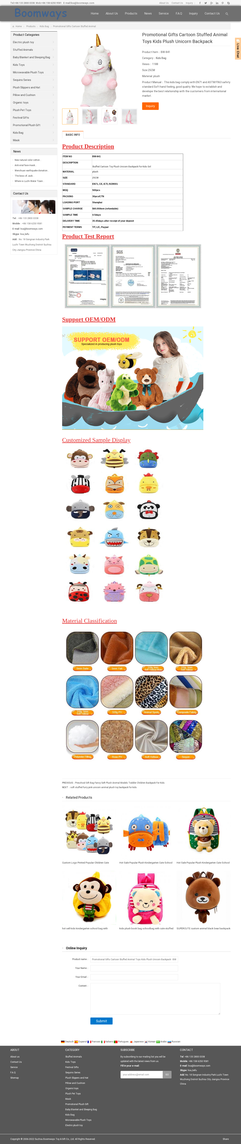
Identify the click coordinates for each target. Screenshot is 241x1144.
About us (112, 13)
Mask (16, 140)
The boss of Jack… (24, 176)
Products (131, 13)
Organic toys (20, 102)
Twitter (205, 3)
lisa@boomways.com (82, 3)
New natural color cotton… (28, 160)
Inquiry (189, 3)
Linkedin (217, 3)
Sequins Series (22, 79)
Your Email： (82, 977)
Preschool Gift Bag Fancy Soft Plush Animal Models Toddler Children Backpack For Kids (120, 783)
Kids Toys (19, 64)
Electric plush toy (23, 42)
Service (164, 13)
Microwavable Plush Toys (28, 72)
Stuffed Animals (23, 49)
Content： (84, 986)
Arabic (163, 1041)
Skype (228, 3)
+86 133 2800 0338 (24, 3)
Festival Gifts (21, 117)
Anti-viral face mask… (26, 165)
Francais (96, 1041)
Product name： (80, 959)
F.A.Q (179, 13)
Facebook (200, 3)
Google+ (211, 3)
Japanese (138, 1041)
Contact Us (177, 3)
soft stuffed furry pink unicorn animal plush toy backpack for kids (103, 787)
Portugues (123, 1041)
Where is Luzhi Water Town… (29, 181)
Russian (175, 1041)
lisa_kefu (24, 234)
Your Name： (82, 968)
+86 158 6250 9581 (51, 3)
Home (95, 13)
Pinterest (222, 3)
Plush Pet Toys (22, 110)
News (148, 13)
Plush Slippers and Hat (26, 87)
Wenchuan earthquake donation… (32, 170)
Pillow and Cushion (24, 95)
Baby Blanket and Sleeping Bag (31, 57)
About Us (164, 3)
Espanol (82, 1041)
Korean (152, 1041)
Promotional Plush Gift (26, 125)
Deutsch (69, 1041)
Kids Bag (44, 26)
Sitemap (14, 1078)
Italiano (109, 1041)
